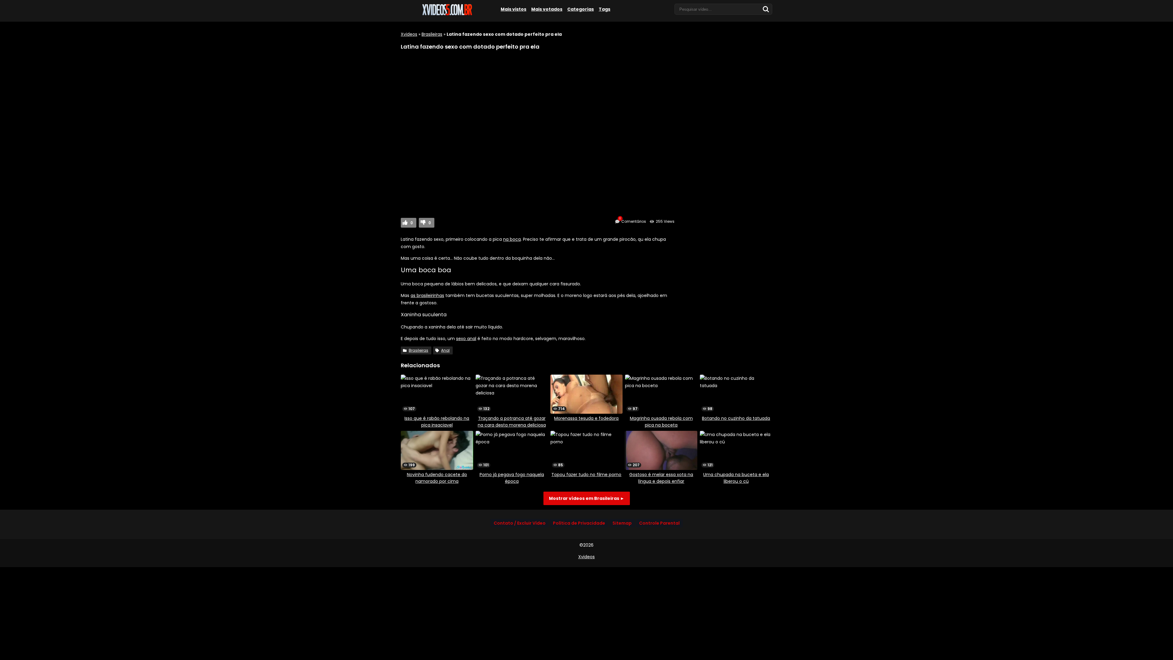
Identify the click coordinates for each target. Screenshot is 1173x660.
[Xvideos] (446, 14)
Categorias (580, 9)
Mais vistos (513, 9)
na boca (512, 239)
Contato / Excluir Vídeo (520, 523)
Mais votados (546, 9)
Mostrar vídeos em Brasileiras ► (586, 498)
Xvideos (409, 34)
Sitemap (622, 523)
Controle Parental (659, 523)
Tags (604, 9)
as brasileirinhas (427, 295)
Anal (445, 350)
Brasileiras (432, 34)
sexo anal (466, 339)
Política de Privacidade (579, 523)
